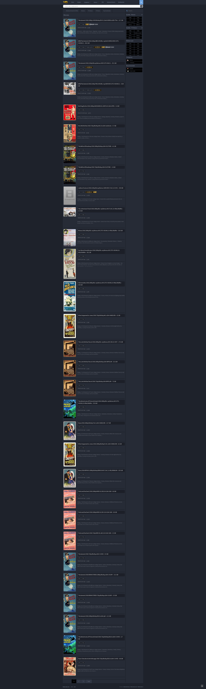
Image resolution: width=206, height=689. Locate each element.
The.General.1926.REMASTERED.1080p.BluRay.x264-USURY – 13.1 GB (98, 575)
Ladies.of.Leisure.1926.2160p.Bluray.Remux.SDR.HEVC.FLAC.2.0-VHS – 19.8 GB (100, 188)
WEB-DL (138, 24)
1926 (79, 24)
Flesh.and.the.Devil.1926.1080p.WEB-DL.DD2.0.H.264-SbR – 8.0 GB (97, 491)
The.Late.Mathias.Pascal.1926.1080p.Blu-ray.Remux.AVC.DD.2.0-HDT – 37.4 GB (100, 342)
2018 (130, 53)
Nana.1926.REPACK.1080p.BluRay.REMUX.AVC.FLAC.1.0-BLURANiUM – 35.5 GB (100, 470)
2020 (130, 50)
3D (130, 20)
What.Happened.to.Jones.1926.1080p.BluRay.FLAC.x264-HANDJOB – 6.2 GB (100, 444)
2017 (138, 53)
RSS (103, 2)
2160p (83, 47)
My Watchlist (121, 2)
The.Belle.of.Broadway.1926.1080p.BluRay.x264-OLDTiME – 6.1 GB (97, 146)
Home (72, 2)
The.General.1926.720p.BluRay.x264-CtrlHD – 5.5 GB (93, 554)
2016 (130, 55)
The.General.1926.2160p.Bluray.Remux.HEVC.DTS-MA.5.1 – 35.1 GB (97, 63)
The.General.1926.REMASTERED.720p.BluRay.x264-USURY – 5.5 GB (97, 595)
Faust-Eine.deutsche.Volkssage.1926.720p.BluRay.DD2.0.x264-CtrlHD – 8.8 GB (100, 659)
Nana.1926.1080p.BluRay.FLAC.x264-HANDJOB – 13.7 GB (94, 423)
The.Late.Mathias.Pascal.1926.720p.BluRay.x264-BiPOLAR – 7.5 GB (97, 381)
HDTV (138, 22)
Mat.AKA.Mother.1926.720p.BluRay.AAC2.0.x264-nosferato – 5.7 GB (97, 126)
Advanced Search (111, 2)
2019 (138, 50)
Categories (86, 2)
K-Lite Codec (132, 71)
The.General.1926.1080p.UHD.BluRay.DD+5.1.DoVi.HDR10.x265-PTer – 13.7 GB (100, 20)
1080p (83, 24)
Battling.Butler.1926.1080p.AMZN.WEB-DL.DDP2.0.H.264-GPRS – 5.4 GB (98, 106)
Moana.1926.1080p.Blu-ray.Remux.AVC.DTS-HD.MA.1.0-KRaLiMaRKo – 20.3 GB (100, 230)
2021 (138, 48)
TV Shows (90, 11)
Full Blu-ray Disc (89, 47)
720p (83, 129)
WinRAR (131, 68)
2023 (138, 46)
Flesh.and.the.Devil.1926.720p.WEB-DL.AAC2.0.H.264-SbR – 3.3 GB (97, 533)
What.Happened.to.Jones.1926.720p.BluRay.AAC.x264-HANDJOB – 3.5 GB (99, 315)
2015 (138, 55)
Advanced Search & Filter (72, 11)
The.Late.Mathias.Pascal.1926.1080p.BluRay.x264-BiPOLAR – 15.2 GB (97, 362)
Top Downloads (107, 11)
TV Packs (98, 11)
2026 (130, 43)
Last (89, 681)
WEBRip (138, 37)
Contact (79, 2)
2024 (130, 46)
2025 (138, 43)
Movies (83, 11)
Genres (95, 2)
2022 (130, 48)
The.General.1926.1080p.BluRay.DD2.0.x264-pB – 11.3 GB (94, 616)
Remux (130, 24)
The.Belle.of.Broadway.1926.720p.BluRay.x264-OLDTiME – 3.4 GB (96, 167)
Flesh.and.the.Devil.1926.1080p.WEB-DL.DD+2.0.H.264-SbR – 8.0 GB (97, 512)
